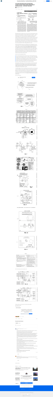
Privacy (27, 392)
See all (16, 383)
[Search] (44, 1)
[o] (35, 374)
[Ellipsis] (37, 328)
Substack (23, 395)
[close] (32, 373)
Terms (29, 392)
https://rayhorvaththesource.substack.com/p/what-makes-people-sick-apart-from (25, 347)
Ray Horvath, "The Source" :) (20, 328)
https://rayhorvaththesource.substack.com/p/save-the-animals (23, 350)
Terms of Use (29, 384)
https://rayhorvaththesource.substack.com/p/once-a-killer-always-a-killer (24, 332)
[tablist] (18, 323)
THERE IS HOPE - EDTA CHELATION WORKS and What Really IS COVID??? (22, 368)
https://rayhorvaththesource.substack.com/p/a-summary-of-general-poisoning (25, 340)
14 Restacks (23, 316)
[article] (26, 369)
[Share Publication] (45, 1)
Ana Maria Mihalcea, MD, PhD (21, 370)
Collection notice (31, 392)
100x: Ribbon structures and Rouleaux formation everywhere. (21, 369)
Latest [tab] (17, 366)
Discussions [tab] (20, 366)
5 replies (18, 360)
